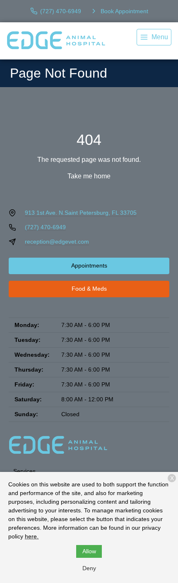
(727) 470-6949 (45, 227)
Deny (89, 568)
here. (31, 536)
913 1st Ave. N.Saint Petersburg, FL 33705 (81, 212)
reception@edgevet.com (57, 241)
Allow (89, 551)
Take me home (89, 176)
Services (24, 471)
